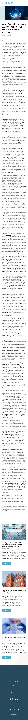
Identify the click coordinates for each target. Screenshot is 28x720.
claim (9, 306)
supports (18, 280)
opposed (15, 268)
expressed (18, 302)
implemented (20, 367)
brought (21, 409)
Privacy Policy (14, 714)
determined (19, 206)
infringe (5, 75)
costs (17, 441)
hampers (14, 309)
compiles (7, 263)
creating (12, 161)
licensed (19, 157)
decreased (8, 235)
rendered (7, 330)
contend (10, 323)
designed (18, 215)
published (15, 506)
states (7, 286)
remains (6, 289)
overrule (16, 250)
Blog (14, 689)
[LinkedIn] (12, 699)
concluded (21, 177)
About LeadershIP (14, 682)
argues (13, 283)
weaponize (9, 82)
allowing (15, 52)
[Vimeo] (17, 699)
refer (19, 142)
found (14, 169)
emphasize (9, 59)
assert (9, 152)
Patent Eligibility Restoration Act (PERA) (12, 94)
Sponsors (14, 693)
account (16, 452)
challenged (8, 248)
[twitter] (10, 699)
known (8, 239)
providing (8, 61)
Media (14, 685)
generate (10, 164)
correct (14, 390)
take (14, 455)
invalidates (9, 385)
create (20, 454)
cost (15, 403)
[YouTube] (15, 699)
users (8, 417)
